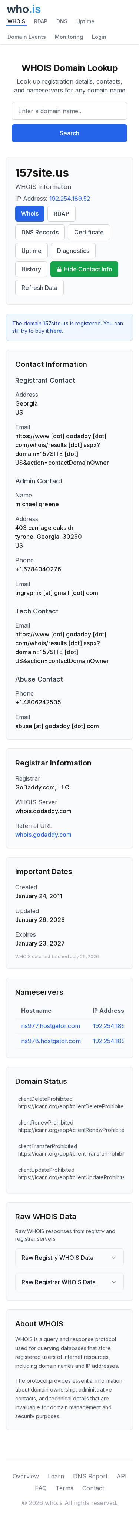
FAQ (41, 1488)
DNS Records (40, 232)
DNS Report (90, 1476)
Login (99, 37)
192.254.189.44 (114, 1025)
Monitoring (69, 37)
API (121, 1476)
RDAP (40, 21)
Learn (56, 1476)
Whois (30, 213)
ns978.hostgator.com (51, 1041)
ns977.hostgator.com (50, 1025)
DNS (61, 21)
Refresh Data (39, 287)
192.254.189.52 (69, 198)
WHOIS (16, 21)
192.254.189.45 (113, 1041)
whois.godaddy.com (43, 834)
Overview (26, 1476)
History (31, 269)
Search (69, 133)
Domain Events (26, 37)
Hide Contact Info (88, 269)
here (56, 331)
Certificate (89, 232)
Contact (93, 1488)
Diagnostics (73, 250)
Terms (64, 1488)
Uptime (85, 21)
